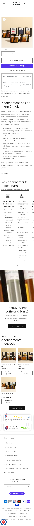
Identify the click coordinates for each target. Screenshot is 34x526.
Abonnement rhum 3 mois (24, 365)
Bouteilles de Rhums (11, 456)
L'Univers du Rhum (10, 447)
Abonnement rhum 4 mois (7, 394)
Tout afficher (17, 408)
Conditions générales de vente (17, 516)
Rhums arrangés (10, 451)
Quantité (4, 50)
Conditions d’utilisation (24, 519)
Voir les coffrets (17, 326)
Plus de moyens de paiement (17, 70)
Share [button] (6, 173)
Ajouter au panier (9, 373)
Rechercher (8, 443)
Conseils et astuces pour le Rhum (16, 468)
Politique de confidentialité (21, 510)
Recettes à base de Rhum (13, 460)
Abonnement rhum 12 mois (8, 365)
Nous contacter (9, 473)
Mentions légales (22, 513)
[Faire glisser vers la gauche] (13, 266)
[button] (4, 3)
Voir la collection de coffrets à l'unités (15, 190)
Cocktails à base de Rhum (13, 464)
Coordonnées (12, 513)
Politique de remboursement (18, 522)
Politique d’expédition (10, 519)
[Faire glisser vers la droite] (21, 266)
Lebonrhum (10, 508)
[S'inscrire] (28, 487)
